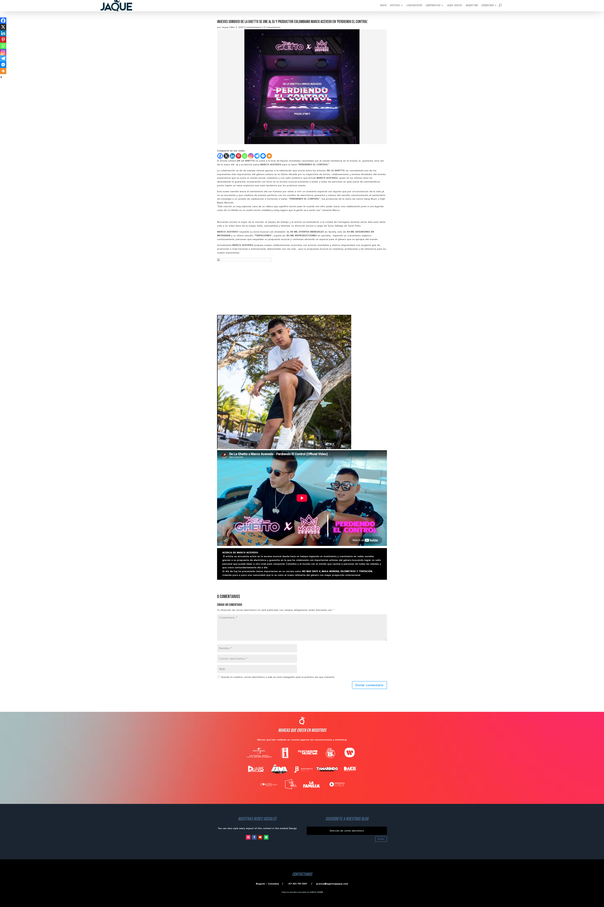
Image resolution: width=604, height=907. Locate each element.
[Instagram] (251, 156)
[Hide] (1, 77)
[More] (269, 156)
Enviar (381, 839)
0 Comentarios (272, 27)
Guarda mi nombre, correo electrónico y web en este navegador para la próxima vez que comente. (278, 677)
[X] (226, 156)
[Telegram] (257, 156)
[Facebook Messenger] (263, 156)
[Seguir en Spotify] (266, 837)
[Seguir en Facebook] (254, 837)
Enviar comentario (369, 685)
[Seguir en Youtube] (260, 837)
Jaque (225, 27)
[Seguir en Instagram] (248, 837)
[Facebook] (220, 156)
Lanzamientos (254, 27)
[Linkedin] (232, 156)
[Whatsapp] (244, 156)
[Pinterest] (238, 156)
